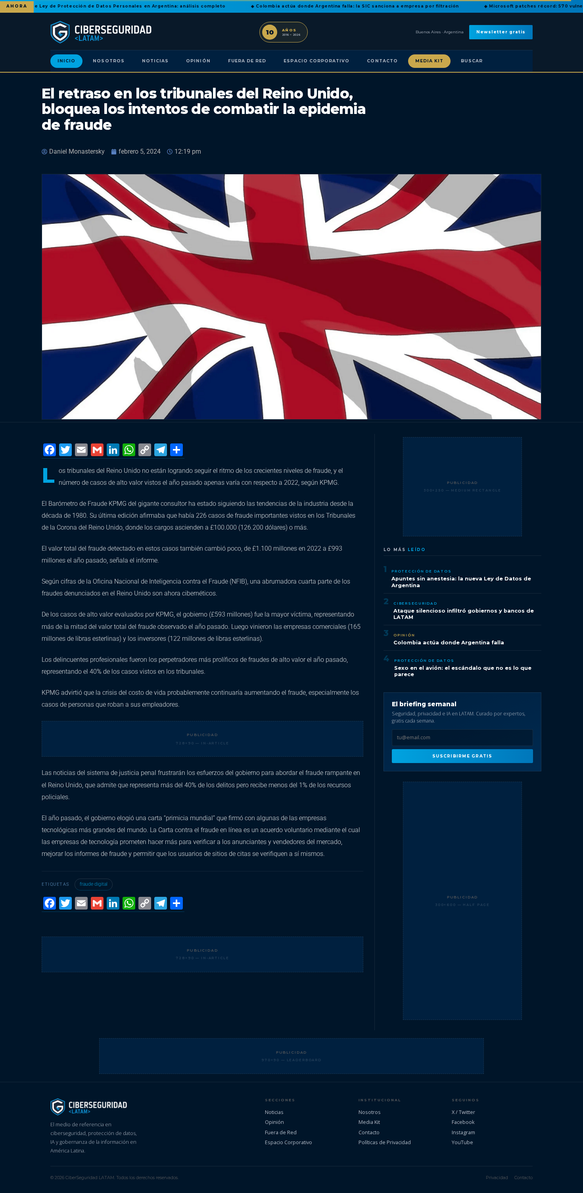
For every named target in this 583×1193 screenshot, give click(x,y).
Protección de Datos (421, 571)
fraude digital (93, 884)
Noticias (155, 61)
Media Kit (429, 61)
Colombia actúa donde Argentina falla (448, 643)
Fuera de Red (247, 61)
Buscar (471, 61)
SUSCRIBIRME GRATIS (462, 756)
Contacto (382, 61)
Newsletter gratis (500, 32)
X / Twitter (463, 1112)
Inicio (66, 61)
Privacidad (497, 1177)
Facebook (463, 1122)
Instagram (463, 1132)
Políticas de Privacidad (385, 1142)
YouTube (462, 1142)
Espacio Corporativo (316, 61)
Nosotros (108, 61)
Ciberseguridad (415, 603)
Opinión (198, 61)
